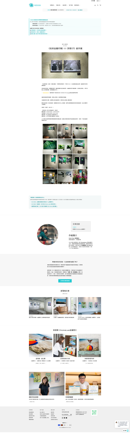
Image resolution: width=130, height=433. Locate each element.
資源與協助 (76, 5)
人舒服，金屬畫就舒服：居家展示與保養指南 (63, 317)
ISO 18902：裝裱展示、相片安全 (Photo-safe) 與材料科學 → (43, 204)
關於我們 (52, 412)
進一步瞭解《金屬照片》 (65, 363)
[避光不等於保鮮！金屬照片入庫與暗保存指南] (40, 306)
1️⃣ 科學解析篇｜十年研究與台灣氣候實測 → (38, 30)
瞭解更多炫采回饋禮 (69, 401)
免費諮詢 (52, 5)
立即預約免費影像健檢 (65, 280)
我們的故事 (53, 415)
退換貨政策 (31, 417)
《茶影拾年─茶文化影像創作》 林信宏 (50, 110)
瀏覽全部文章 (65, 293)
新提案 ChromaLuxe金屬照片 (79, 229)
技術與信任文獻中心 (54, 419)
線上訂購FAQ (42, 412)
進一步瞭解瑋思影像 (89, 363)
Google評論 (69, 92)
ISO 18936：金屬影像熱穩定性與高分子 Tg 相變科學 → (42, 201)
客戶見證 (71, 5)
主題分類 (65, 44)
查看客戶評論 (32, 401)
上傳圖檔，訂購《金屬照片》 (40, 363)
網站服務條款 (31, 412)
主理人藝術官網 (53, 417)
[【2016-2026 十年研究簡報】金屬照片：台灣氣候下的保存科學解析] (89, 306)
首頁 (63, 44)
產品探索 (65, 5)
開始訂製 (58, 5)
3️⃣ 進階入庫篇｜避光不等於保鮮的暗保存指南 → (39, 33)
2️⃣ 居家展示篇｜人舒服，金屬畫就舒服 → (38, 32)
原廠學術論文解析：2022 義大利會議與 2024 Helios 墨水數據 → (44, 206)
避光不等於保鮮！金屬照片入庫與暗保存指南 (39, 317)
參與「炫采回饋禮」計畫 (44, 417)
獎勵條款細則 (31, 419)
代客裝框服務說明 (43, 415)
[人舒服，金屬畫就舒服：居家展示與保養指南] (65, 306)
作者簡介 (74, 227)
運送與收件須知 (31, 415)
